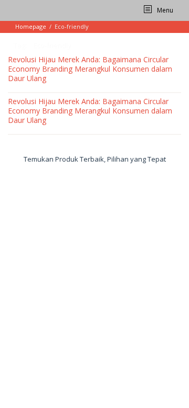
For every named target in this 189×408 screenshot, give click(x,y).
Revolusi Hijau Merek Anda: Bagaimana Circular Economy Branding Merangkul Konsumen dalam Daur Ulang (90, 68)
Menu (164, 10)
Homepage (30, 26)
